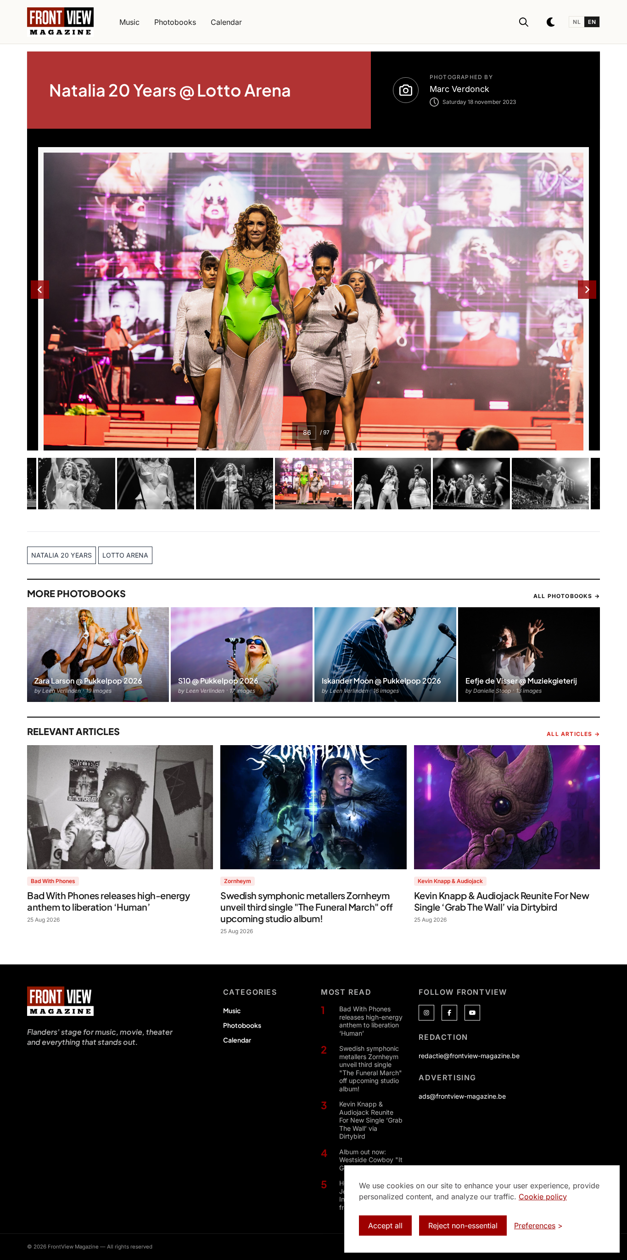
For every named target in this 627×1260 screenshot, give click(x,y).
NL (577, 21)
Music (232, 1010)
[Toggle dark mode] (551, 22)
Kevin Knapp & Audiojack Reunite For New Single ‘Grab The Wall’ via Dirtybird (371, 1120)
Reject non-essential (463, 1225)
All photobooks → (566, 596)
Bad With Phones (53, 881)
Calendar (237, 1040)
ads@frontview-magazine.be (462, 1096)
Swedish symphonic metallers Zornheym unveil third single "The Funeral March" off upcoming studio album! (370, 1068)
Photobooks (242, 1025)
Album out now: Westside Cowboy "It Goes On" (371, 1160)
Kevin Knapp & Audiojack (450, 881)
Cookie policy (543, 1196)
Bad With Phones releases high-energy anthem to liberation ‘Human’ (371, 1021)
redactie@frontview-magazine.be (469, 1056)
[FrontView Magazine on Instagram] (426, 1013)
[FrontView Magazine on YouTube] (472, 1013)
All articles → (573, 733)
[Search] (524, 22)
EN (592, 21)
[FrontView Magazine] (60, 1001)
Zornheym (237, 881)
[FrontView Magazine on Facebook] (449, 1013)
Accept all (385, 1225)
